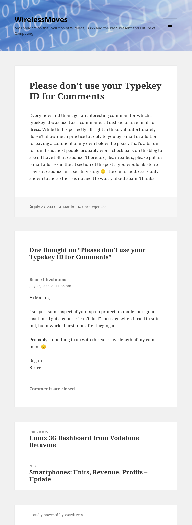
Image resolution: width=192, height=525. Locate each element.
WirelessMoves (41, 19)
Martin (68, 206)
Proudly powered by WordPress (56, 514)
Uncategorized (94, 206)
